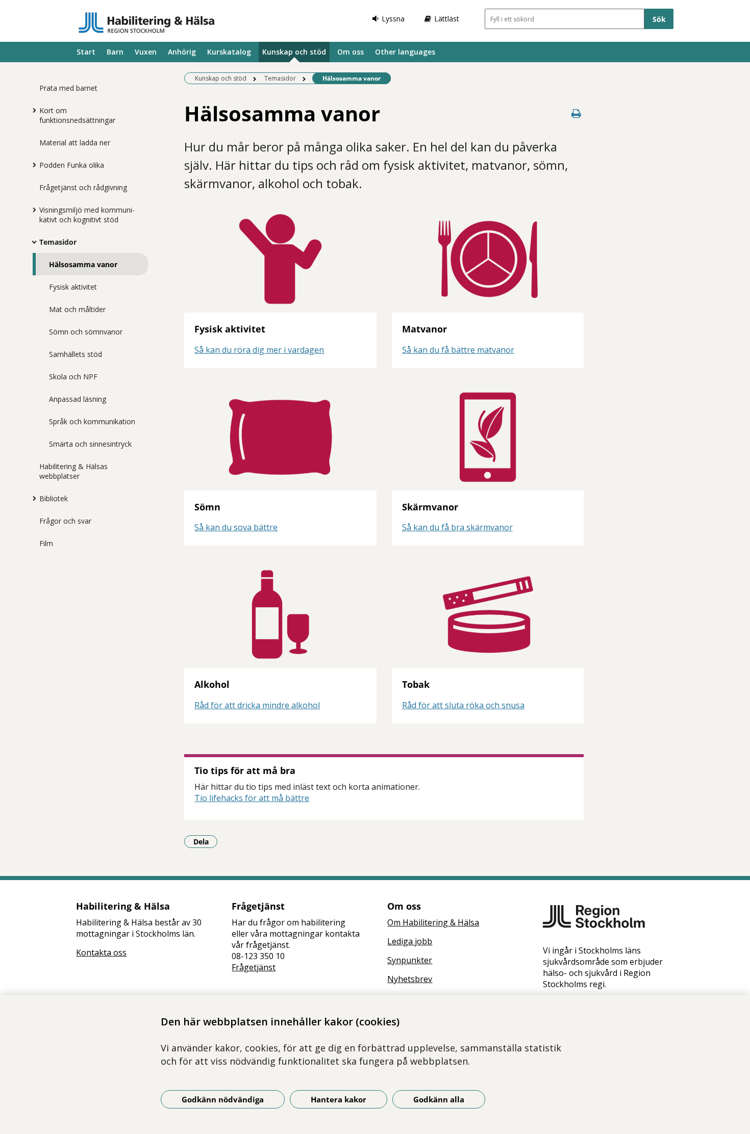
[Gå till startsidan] (147, 22)
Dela (205, 841)
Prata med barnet (68, 88)
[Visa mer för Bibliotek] (31, 498)
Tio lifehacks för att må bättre (251, 798)
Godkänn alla (438, 1099)
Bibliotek (53, 498)
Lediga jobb (409, 941)
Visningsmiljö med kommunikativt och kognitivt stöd (87, 214)
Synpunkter (409, 960)
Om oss (350, 52)
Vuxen (146, 52)
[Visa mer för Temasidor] (31, 241)
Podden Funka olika (71, 165)
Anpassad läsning (77, 399)
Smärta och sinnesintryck (90, 444)
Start (86, 52)
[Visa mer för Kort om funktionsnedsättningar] (31, 110)
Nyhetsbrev (409, 979)
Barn (115, 52)
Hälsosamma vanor (83, 264)
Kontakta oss (101, 952)
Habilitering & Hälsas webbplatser (73, 471)
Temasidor (58, 242)
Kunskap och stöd (294, 52)
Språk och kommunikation (92, 421)
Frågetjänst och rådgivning (83, 187)
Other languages (405, 52)
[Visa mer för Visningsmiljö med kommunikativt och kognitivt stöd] (31, 209)
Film (46, 543)
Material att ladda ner (74, 142)
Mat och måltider (77, 309)
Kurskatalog (229, 52)
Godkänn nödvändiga (223, 1099)
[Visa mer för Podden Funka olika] (31, 164)
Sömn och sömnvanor (85, 332)
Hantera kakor (338, 1099)
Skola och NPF (73, 376)
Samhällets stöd (75, 354)
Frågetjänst (254, 967)
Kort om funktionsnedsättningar (77, 115)
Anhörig (182, 52)
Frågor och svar (65, 521)
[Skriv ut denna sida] (576, 113)
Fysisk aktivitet (73, 287)
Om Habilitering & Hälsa (433, 922)
